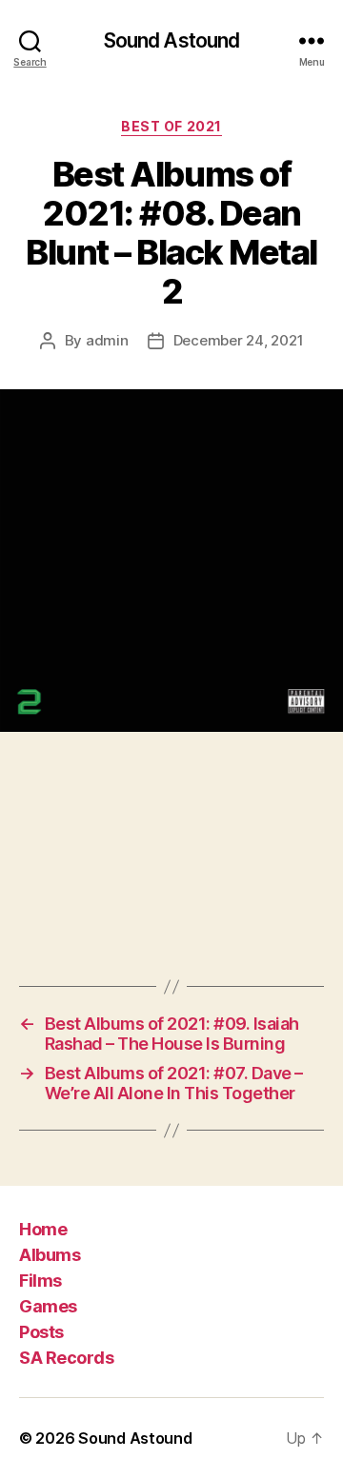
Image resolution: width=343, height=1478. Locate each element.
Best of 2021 (171, 126)
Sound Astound (172, 40)
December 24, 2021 (238, 340)
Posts (41, 1332)
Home (43, 1229)
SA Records (66, 1358)
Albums (49, 1255)
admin (107, 340)
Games (48, 1306)
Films (40, 1281)
